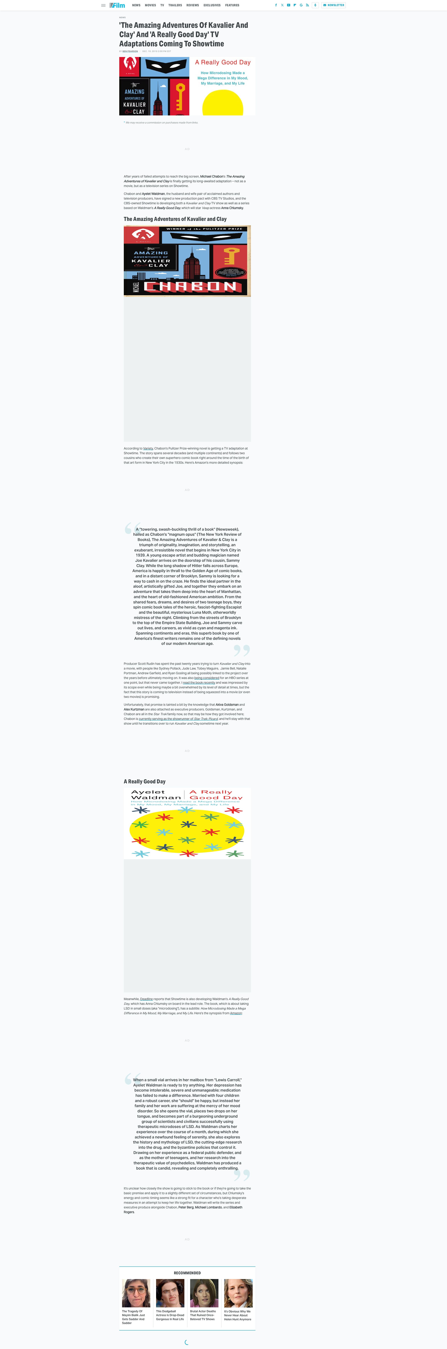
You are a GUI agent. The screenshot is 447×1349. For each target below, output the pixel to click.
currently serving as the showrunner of (178, 719)
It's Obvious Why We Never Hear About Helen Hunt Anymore (237, 1315)
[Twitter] (282, 6)
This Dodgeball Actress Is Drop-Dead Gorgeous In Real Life (170, 1315)
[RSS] (307, 6)
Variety (148, 448)
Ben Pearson (130, 51)
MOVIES (150, 5)
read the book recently (199, 683)
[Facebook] (276, 6)
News (122, 17)
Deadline (146, 999)
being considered (206, 678)
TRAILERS (175, 5)
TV (162, 5)
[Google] (301, 6)
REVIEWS (192, 5)
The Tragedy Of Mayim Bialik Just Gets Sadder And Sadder (133, 1317)
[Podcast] (315, 5)
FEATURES (232, 5)
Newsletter (336, 5)
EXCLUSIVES (212, 5)
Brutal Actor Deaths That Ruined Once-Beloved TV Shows (203, 1315)
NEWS (136, 5)
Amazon (236, 1013)
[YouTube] (289, 6)
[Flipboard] (295, 6)
